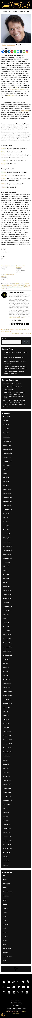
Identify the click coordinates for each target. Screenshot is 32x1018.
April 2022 (6, 627)
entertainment (21, 285)
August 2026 (6, 417)
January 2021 (6, 687)
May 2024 (6, 526)
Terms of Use (20, 1011)
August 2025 (6, 465)
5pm (16, 87)
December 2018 (7, 788)
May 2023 (6, 574)
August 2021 (6, 659)
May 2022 (6, 623)
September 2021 (7, 655)
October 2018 (7, 796)
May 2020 (6, 719)
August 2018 (6, 804)
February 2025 (7, 489)
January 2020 (7, 736)
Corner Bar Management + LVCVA (20, 333)
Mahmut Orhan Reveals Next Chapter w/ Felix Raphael (15, 362)
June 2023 (6, 570)
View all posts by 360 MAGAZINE (16, 317)
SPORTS (5, 936)
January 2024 (7, 542)
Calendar (8, 1011)
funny (26, 285)
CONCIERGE (6, 884)
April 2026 (6, 433)
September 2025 (7, 461)
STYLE (5, 940)
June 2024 (6, 522)
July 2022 (5, 614)
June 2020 (6, 715)
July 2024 (5, 518)
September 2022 (7, 606)
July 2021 (5, 663)
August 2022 (6, 610)
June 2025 (6, 473)
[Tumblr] (21, 51)
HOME (5, 912)
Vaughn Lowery (19, 286)
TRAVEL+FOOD (7, 948)
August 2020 (6, 707)
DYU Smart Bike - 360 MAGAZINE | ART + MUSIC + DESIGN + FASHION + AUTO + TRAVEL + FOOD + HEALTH (14, 402)
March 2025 (6, 485)
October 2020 (7, 699)
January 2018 (6, 833)
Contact (17, 1013)
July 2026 (5, 421)
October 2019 (7, 748)
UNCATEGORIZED (11, 45)
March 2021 (6, 679)
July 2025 (5, 469)
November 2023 (7, 550)
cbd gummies (6, 384)
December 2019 (7, 740)
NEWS (5, 916)
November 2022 (7, 598)
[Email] (24, 51)
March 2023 (6, 582)
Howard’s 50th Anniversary (7, 265)
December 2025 (7, 449)
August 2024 (6, 514)
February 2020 (7, 732)
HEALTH (5, 908)
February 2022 (7, 635)
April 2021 (5, 675)
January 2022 (7, 639)
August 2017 (6, 853)
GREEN (5, 900)
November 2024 (7, 501)
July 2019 (5, 760)
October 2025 (7, 457)
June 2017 (6, 861)
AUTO (5, 880)
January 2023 (7, 590)
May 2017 (5, 865)
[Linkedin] (8, 51)
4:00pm (3, 187)
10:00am (3, 148)
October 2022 (7, 602)
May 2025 (6, 477)
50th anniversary (9, 285)
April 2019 (5, 772)
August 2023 (6, 562)
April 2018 (5, 820)
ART (4, 876)
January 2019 (6, 784)
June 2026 (6, 425)
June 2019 (6, 764)
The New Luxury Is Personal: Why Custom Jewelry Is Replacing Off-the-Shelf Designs (15, 367)
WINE (4, 960)
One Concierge (16, 384)
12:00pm (3, 152)
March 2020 (6, 728)
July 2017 (5, 857)
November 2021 (7, 647)
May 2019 (5, 768)
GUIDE (5, 904)
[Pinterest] (11, 51)
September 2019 (7, 752)
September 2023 (7, 558)
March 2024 (6, 534)
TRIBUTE (5, 952)
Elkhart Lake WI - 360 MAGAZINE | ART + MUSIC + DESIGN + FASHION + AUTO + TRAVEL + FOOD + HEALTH (14, 394)
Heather (5, 390)
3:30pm (3, 160)
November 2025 (7, 453)
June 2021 (6, 667)
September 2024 (7, 509)
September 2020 (7, 703)
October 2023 (7, 554)
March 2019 (6, 776)
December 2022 (7, 594)
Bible (11, 1011)
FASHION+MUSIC (8, 892)
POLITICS (5, 924)
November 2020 (7, 695)
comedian (15, 285)
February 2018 (7, 828)
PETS (4, 920)
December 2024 (7, 497)
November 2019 (7, 744)
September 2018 (7, 800)
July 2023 (5, 566)
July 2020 (5, 711)
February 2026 (7, 441)
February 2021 (7, 683)
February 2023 (7, 586)
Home (4, 45)
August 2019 (6, 756)
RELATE (5, 928)
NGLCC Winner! (17, 387)
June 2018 (6, 812)
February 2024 (7, 538)
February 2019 (7, 780)
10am (10, 87)
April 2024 (6, 530)
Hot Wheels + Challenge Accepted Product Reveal (16, 353)
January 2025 (7, 493)
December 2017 (7, 837)
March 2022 (6, 631)
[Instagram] (27, 51)
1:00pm (3, 178)
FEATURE (5, 896)
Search (4, 339)
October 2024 (7, 505)
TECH (4, 944)
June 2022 (6, 618)
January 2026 (7, 445)
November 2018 (7, 792)
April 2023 (6, 578)
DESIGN (5, 888)
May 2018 (5, 816)
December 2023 (7, 546)
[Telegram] (18, 51)
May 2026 (6, 429)
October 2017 (7, 845)
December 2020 (7, 691)
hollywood (9, 286)
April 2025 (6, 481)
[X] (5, 51)
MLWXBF (11, 390)
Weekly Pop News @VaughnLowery (13, 357)
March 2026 (6, 437)
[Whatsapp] (15, 51)
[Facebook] (2, 51)
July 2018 (5, 808)
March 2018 (6, 824)
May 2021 (5, 671)
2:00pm (3, 155)
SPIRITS (5, 932)
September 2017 (7, 849)
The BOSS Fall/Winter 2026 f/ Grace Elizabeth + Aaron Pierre (14, 372)
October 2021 (7, 651)
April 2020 (6, 723)
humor (13, 286)
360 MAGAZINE (4, 288)
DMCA (14, 1011)
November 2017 (7, 841)
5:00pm (3, 163)
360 (26, 283)
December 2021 (7, 643)
